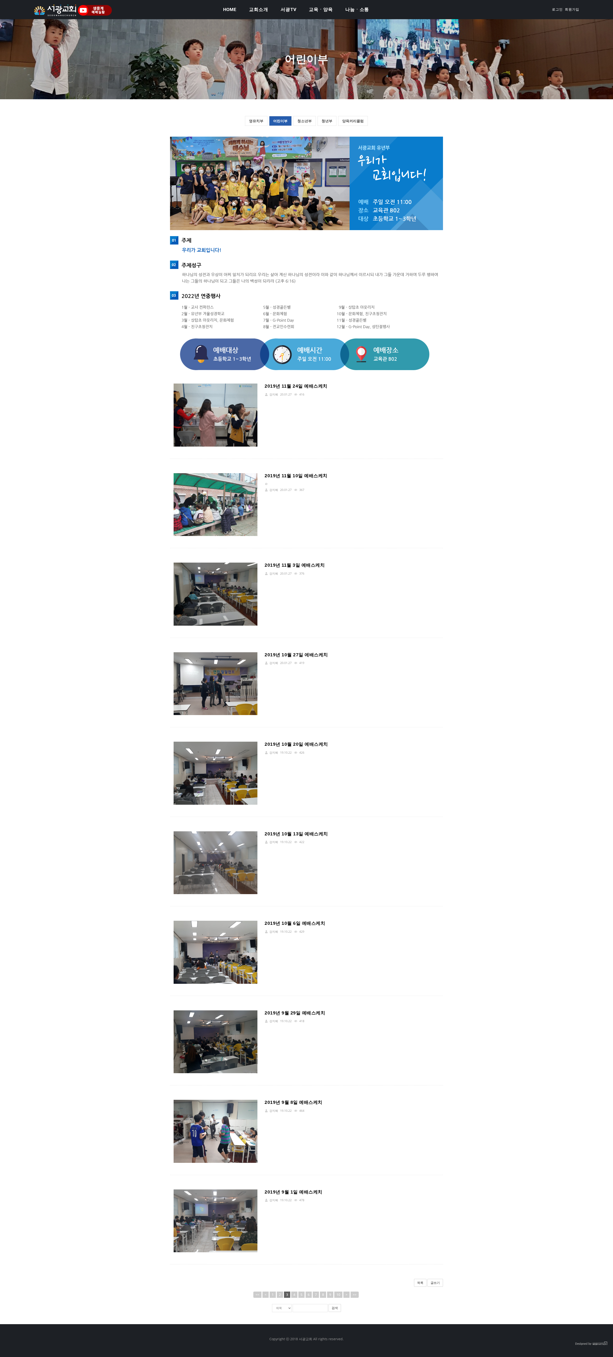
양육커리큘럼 (353, 120)
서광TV (289, 9)
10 (338, 1294)
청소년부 (304, 120)
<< (257, 1294)
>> (355, 1294)
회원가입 (572, 9)
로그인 (557, 9)
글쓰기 (435, 1283)
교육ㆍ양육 (321, 9)
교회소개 (258, 9)
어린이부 (280, 120)
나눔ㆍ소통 (357, 9)
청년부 (327, 120)
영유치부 (256, 120)
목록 (420, 1283)
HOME (230, 9)
